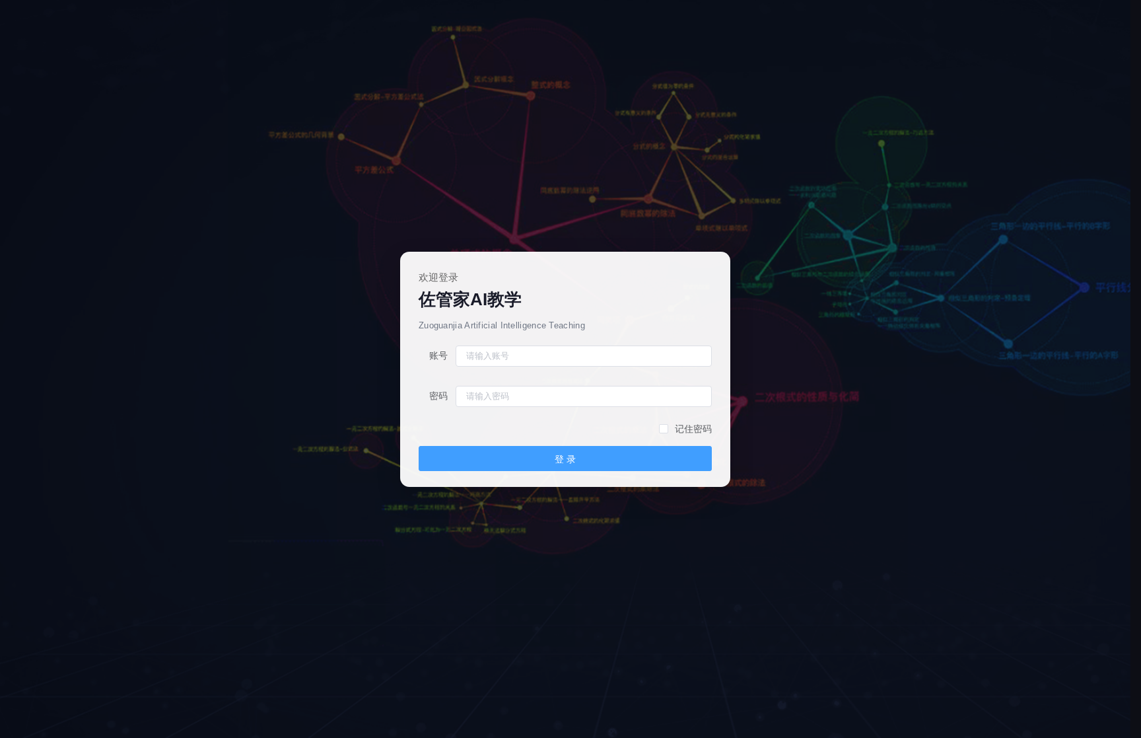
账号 (438, 355)
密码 (438, 395)
